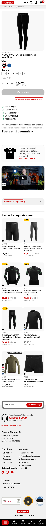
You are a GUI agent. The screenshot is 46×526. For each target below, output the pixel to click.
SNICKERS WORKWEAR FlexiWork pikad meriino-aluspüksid (33, 248)
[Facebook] (4, 472)
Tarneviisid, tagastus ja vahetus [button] (28, 99)
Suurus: (5, 70)
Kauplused (7, 462)
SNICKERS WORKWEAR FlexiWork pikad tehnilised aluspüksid (11, 337)
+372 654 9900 (18, 417)
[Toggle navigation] (5, 522)
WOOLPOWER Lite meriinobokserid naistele (11, 247)
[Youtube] (12, 472)
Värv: (4, 61)
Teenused (7, 459)
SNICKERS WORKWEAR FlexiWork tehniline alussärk (12, 292)
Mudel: (4, 52)
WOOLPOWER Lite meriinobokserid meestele (33, 380)
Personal (6, 456)
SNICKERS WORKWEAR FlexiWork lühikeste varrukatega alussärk (32, 293)
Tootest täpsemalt (16, 131)
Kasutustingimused (28, 453)
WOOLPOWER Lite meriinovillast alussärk (32, 336)
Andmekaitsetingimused (30, 456)
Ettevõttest (7, 453)
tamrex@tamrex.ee (12, 425)
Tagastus (25, 462)
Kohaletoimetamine (28, 459)
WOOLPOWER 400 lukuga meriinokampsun (11, 380)
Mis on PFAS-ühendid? (12, 484)
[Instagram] (8, 472)
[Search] (31, 2)
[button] (36, 2)
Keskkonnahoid (9, 487)
